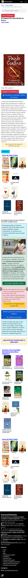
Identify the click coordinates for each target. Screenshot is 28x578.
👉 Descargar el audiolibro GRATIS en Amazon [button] (14, 96)
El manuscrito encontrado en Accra (18, 213)
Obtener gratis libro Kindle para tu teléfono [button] (14, 313)
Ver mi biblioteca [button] (7, 16)
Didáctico (5, 151)
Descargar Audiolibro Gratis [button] (14, 283)
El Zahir (6, 182)
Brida (22, 168)
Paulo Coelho (9, 5)
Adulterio (5, 198)
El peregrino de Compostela (18, 383)
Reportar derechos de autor (10, 563)
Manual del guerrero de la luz (6, 212)
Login (21, 1)
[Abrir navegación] (25, 1)
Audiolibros (6, 556)
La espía (14, 198)
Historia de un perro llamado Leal (7, 367)
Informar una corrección (9, 565)
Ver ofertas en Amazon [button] (14, 317)
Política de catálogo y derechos (11, 561)
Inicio (2, 5)
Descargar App (7, 558)
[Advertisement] (14, 39)
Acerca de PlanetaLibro (9, 514)
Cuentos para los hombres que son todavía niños (6, 431)
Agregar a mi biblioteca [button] (10, 92)
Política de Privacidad (9, 560)
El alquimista (5, 168)
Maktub (14, 168)
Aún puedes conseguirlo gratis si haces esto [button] (14, 305)
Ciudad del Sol (18, 397)
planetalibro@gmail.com (11, 570)
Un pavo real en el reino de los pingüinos (15, 414)
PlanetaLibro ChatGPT (9, 555)
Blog (4, 553)
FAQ (4, 551)
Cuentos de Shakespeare (5, 398)
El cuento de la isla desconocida (7, 383)
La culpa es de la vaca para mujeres (19, 367)
